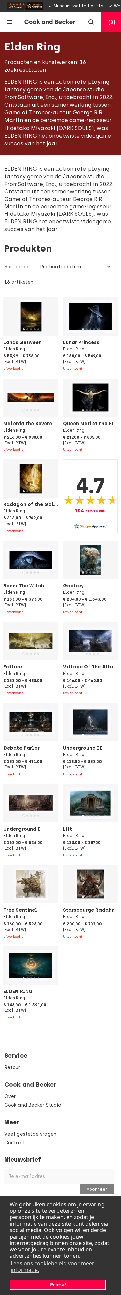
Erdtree (12, 667)
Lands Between (22, 342)
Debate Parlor (21, 748)
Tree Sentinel (20, 910)
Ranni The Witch (23, 586)
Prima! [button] (58, 1284)
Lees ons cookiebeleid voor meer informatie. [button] (52, 1267)
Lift (67, 829)
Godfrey (73, 586)
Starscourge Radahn (89, 910)
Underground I (21, 829)
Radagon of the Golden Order (41, 504)
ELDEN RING (18, 991)
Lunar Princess (81, 342)
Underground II (82, 748)
